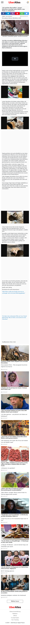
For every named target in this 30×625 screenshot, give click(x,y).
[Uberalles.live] (14, 2)
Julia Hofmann (9, 16)
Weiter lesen (15, 601)
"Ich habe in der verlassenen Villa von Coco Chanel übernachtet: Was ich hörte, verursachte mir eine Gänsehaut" (14, 318)
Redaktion (15, 613)
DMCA (15, 615)
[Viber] (12, 13)
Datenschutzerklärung (15, 611)
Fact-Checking (15, 619)
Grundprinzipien (15, 617)
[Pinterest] (17, 13)
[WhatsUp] (22, 13)
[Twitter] (26, 13)
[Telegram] (8, 13)
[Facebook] (3, 13)
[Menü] (2, 2)
